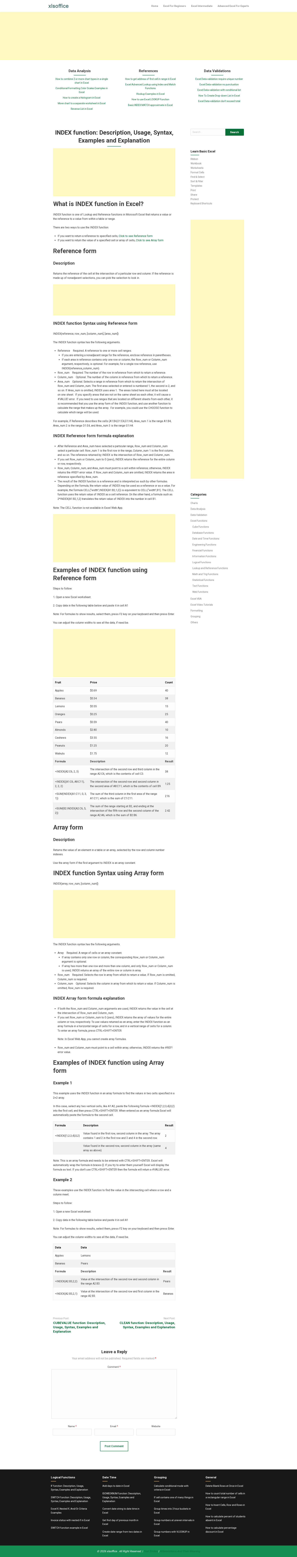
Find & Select (198, 176)
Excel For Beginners (174, 6)
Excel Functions (199, 520)
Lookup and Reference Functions (210, 568)
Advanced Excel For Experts (233, 6)
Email (114, 1426)
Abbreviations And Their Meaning (180, 1551)
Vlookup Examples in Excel (150, 94)
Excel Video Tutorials (202, 604)
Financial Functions (202, 550)
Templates (196, 185)
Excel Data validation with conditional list (219, 90)
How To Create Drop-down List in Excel (219, 95)
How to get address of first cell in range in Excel (150, 79)
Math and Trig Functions (205, 574)
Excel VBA (196, 598)
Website (155, 1426)
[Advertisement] (148, 36)
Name (72, 1426)
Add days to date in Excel (115, 1486)
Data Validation (199, 515)
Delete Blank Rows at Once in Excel (224, 1486)
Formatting (197, 610)
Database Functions (203, 532)
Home (154, 6)
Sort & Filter (197, 181)
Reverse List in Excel (82, 108)
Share (194, 194)
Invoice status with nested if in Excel (70, 1520)
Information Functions (204, 556)
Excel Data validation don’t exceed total (219, 101)
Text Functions (200, 585)
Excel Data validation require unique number (219, 79)
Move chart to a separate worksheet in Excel (82, 103)
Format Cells (197, 172)
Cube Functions (200, 526)
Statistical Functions (203, 580)
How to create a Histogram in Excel (81, 97)
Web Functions (200, 591)
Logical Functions (201, 562)
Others (194, 622)
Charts (194, 503)
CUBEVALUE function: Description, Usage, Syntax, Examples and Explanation (79, 1327)
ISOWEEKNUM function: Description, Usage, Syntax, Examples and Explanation (121, 1497)
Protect (195, 199)
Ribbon (194, 159)
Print (193, 190)
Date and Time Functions (205, 538)
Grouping (195, 616)
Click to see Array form (149, 240)
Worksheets (197, 168)
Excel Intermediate (201, 6)
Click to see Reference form (136, 236)
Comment (114, 1367)
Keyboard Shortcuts (201, 203)
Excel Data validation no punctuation (219, 84)
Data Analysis (198, 509)
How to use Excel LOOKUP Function (150, 99)
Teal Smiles (151, 1551)
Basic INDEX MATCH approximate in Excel (150, 105)
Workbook (196, 163)
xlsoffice (112, 1551)
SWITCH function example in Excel (69, 1527)
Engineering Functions (204, 544)
